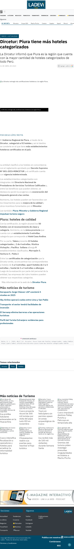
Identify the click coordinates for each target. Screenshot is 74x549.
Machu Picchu (35, 23)
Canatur (44, 23)
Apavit (59, 23)
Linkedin (28, 527)
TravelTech (26, 15)
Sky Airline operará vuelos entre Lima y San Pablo (24, 299)
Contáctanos (55, 541)
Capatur (51, 23)
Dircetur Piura (39, 282)
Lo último (10, 15)
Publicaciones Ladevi (43, 517)
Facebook (29, 520)
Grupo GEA (24, 23)
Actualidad (13, 36)
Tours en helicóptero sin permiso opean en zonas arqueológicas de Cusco (46, 417)
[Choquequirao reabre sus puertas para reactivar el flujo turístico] (27, 431)
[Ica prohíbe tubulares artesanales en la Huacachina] (8, 405)
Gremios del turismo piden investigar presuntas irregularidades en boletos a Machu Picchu (65, 450)
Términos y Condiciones (8, 543)
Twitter (28, 516)
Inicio (3, 36)
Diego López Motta (13, 135)
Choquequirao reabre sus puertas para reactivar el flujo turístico (26, 443)
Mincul (66, 23)
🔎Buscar (16, 530)
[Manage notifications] (69, 544)
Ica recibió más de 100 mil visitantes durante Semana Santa (46, 442)
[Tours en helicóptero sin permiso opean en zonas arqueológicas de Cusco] (46, 403)
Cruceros (53, 15)
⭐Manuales (61, 15)
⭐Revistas (70, 15)
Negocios (18, 15)
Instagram (29, 523)
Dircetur (4, 366)
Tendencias (44, 15)
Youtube (28, 530)
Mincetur (16, 23)
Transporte (35, 15)
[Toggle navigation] (4, 11)
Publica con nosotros (51, 537)
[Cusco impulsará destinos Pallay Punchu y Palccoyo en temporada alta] (66, 404)
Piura (13, 366)
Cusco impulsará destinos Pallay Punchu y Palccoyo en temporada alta (65, 417)
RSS (59, 545)
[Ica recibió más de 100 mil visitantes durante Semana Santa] (46, 431)
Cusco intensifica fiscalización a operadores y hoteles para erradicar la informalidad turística (8, 445)
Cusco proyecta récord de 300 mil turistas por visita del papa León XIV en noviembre (26, 417)
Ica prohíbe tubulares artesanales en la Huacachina (8, 418)
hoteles (21, 366)
